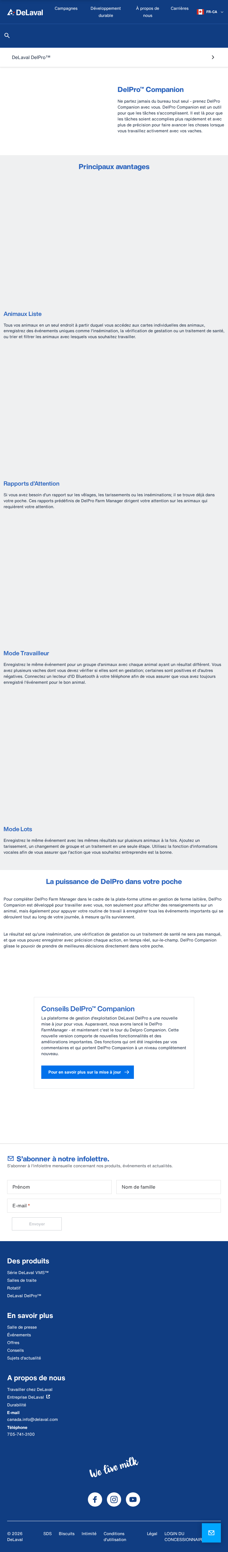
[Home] (25, 12)
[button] (87, 1072)
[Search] (7, 35)
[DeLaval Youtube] (133, 1499)
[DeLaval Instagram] (114, 1499)
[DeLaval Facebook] (95, 1499)
